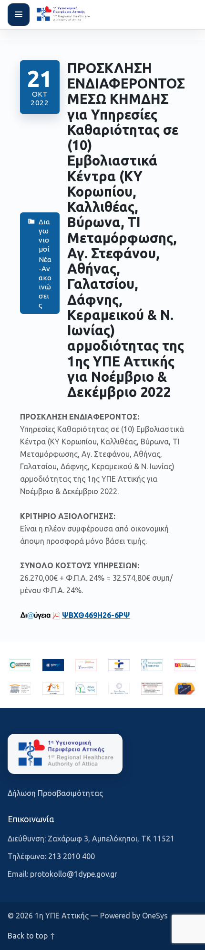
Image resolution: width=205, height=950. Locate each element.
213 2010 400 (71, 856)
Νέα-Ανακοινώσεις (45, 282)
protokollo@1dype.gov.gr (73, 874)
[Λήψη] (56, 615)
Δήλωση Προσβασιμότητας (55, 793)
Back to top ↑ (31, 935)
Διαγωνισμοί (44, 235)
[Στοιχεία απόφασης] (35, 615)
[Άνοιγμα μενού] (19, 14)
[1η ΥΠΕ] (65, 754)
